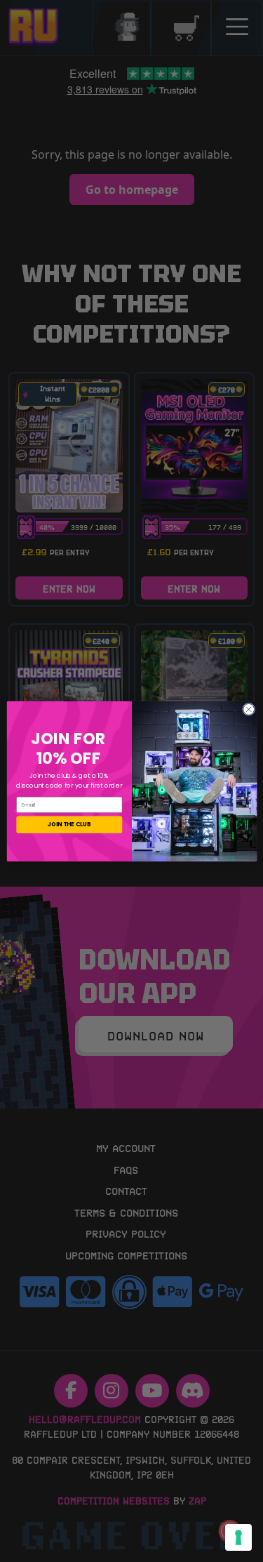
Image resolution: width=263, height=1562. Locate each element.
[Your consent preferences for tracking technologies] (238, 1537)
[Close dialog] (248, 709)
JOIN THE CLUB (68, 824)
